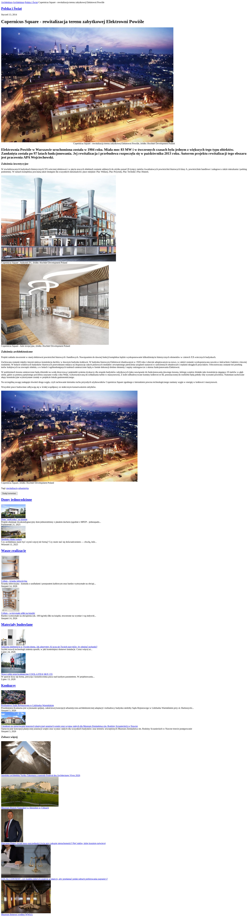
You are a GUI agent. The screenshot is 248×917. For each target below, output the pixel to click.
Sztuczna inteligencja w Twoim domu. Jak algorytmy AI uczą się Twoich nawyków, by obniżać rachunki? (49, 647)
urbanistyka (23, 488)
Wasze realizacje (13, 550)
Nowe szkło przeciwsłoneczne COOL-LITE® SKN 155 (27, 674)
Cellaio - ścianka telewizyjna (14, 581)
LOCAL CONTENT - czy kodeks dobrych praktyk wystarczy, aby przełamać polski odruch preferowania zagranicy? (54, 879)
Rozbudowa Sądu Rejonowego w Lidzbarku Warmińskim (27, 705)
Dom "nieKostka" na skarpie (14, 519)
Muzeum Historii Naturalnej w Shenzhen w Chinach (25, 808)
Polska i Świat (31, 2)
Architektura (6, 2)
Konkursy (8, 685)
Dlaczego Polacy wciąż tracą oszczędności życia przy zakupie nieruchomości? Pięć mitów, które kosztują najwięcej (53, 843)
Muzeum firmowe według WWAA (17, 914)
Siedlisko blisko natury (11, 539)
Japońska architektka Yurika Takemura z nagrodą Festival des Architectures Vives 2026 (40, 775)
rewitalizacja (12, 488)
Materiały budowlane (17, 624)
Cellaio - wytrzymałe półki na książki (18, 613)
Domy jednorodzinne (16, 499)
